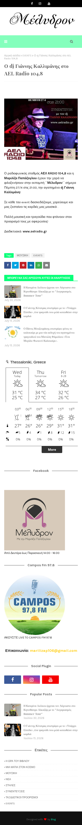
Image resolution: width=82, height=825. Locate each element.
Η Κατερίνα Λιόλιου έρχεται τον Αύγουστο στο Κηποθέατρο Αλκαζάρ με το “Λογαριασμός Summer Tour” (49, 291)
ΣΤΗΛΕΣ (10, 785)
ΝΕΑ (8, 779)
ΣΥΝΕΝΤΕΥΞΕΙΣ (15, 791)
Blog (53, 819)
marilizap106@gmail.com (53, 650)
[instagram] (40, 3)
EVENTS (27, 55)
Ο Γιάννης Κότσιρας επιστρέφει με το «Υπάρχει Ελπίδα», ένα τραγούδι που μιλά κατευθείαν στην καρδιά (51, 312)
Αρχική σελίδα (12, 55)
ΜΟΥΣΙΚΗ (22, 255)
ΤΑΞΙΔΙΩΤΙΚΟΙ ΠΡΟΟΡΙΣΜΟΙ (22, 797)
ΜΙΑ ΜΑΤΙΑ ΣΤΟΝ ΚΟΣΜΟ (20, 767)
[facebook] (32, 3)
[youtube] (49, 3)
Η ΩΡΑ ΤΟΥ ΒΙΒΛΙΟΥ (17, 761)
